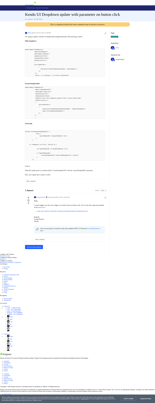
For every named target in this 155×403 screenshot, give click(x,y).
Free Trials (7, 267)
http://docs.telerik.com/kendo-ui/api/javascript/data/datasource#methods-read (63, 211)
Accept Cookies (128, 399)
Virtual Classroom (9, 289)
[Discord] (8, 331)
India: (14, 311)
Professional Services (10, 286)
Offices (6, 371)
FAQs (5, 292)
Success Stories (8, 298)
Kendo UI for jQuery (42, 8)
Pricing (6, 268)
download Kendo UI (94, 228)
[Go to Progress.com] (6, 355)
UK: (14, 309)
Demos (6, 276)
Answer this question (34, 247)
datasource (41, 207)
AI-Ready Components (14, 262)
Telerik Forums (30, 8)
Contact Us (7, 306)
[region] (77, 399)
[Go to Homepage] (35, 5)
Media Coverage (8, 367)
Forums (6, 281)
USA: (14, 308)
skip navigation (29, 5)
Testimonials (7, 300)
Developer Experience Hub (11, 274)
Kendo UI (3, 259)
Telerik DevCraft (5, 256)
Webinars (6, 284)
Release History (8, 279)
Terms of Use (7, 394)
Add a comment (31, 181)
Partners (6, 287)
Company (6, 361)
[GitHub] (8, 329)
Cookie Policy (85, 399)
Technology (7, 363)
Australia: (15, 314)
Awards (6, 364)
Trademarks (117, 389)
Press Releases (8, 366)
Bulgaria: (14, 312)
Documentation (8, 278)
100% (29, 33)
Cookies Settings (145, 399)
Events (5, 291)
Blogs (5, 283)
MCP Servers (4, 262)
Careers (6, 369)
